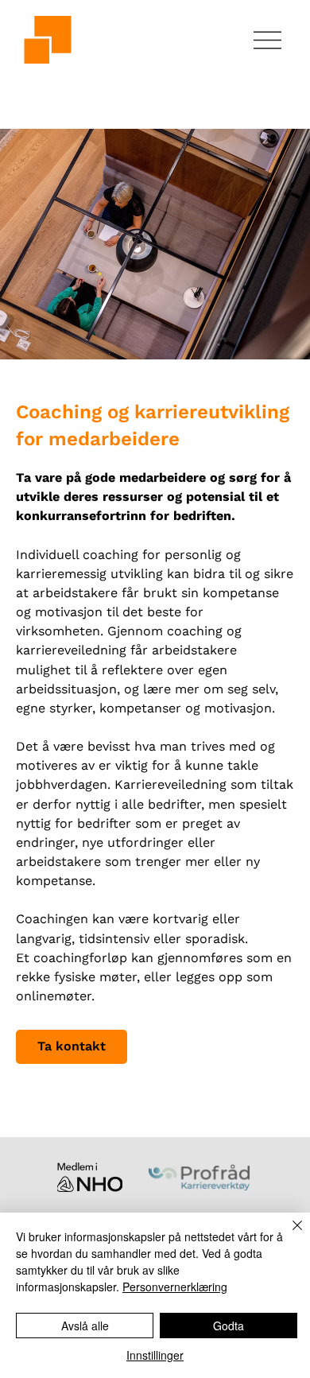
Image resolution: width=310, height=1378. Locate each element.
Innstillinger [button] (155, 1355)
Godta (228, 1325)
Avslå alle (85, 1325)
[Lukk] (288, 1235)
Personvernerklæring (174, 1287)
